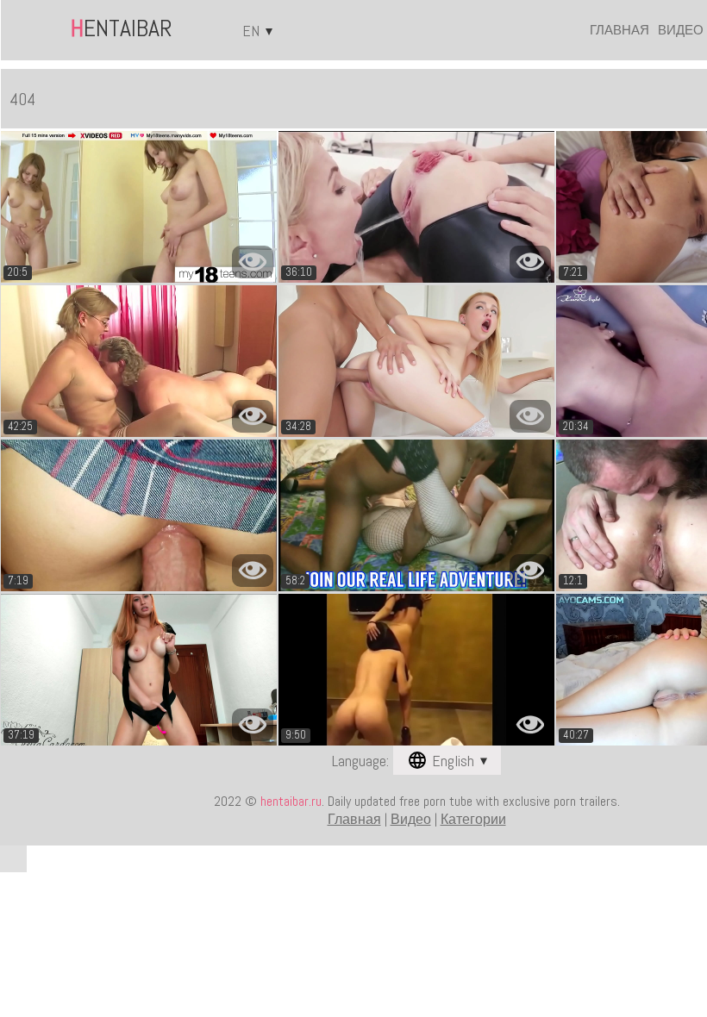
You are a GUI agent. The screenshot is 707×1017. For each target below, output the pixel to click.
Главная (619, 30)
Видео (681, 30)
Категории (473, 819)
